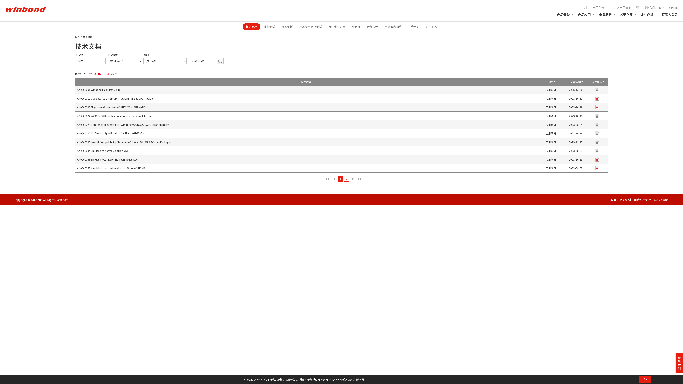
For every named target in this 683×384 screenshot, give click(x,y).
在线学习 (413, 27)
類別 (146, 55)
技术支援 (287, 27)
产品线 (79, 55)
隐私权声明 (661, 200)
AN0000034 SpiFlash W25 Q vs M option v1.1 (102, 151)
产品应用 (584, 14)
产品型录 (598, 7)
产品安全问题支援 (310, 27)
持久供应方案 (336, 27)
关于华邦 (626, 14)
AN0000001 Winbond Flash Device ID (98, 90)
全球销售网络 (393, 27)
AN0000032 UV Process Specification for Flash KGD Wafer (110, 133)
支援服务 (605, 14)
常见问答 (431, 27)
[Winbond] (25, 9)
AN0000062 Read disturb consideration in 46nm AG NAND (111, 168)
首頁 (77, 36)
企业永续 (647, 14)
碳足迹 (356, 27)
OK (645, 379)
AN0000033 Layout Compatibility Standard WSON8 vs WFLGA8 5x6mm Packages (124, 142)
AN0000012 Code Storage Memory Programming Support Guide (115, 98)
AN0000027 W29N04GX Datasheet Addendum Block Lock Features (116, 116)
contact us (597, 116)
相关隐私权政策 (359, 379)
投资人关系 (670, 14)
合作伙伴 (372, 27)
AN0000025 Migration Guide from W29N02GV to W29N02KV (111, 107)
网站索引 (625, 200)
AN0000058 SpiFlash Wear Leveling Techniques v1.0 (107, 159)
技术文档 (251, 27)
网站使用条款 (642, 200)
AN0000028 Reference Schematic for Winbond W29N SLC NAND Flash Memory (123, 124)
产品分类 (563, 14)
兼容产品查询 (622, 7)
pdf (597, 90)
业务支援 (269, 27)
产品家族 (113, 55)
